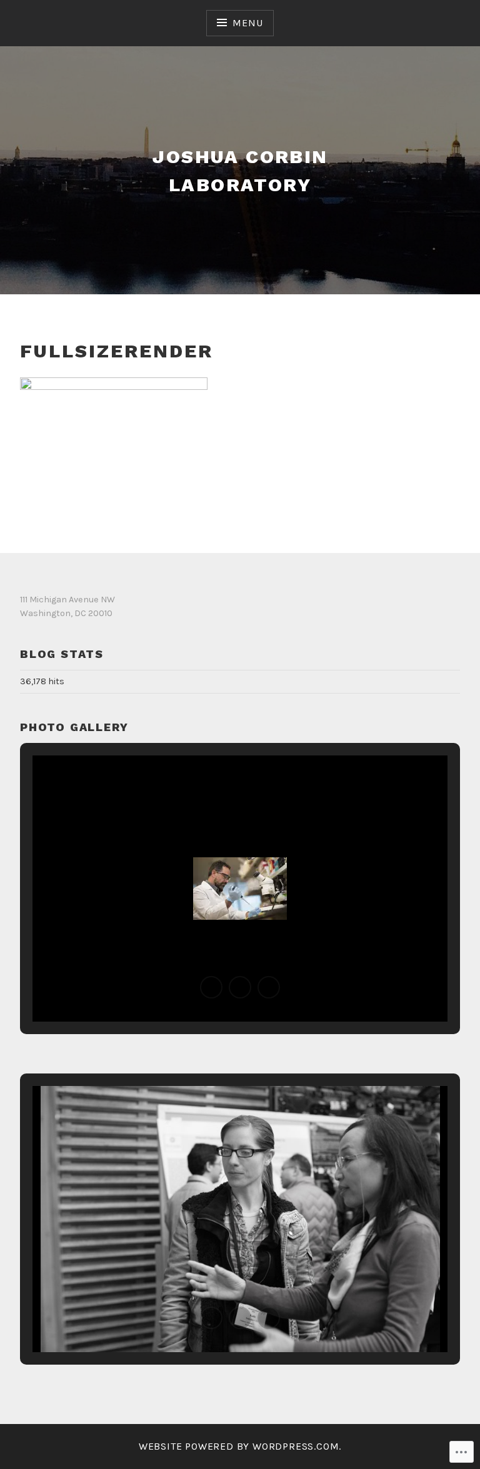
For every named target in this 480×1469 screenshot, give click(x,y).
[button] (211, 987)
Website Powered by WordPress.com (239, 1446)
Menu (247, 23)
